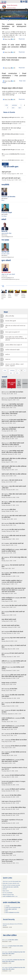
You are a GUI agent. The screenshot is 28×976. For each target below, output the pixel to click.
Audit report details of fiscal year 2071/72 (13, 813)
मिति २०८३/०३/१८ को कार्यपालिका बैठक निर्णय (10, 154)
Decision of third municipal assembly (11, 885)
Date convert (6, 890)
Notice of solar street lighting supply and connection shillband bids (14, 47)
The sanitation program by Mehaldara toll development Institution (14, 26)
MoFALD (5, 888)
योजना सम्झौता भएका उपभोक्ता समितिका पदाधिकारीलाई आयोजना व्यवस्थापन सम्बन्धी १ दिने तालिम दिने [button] (16, 338)
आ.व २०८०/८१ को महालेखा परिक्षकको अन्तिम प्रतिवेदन (12, 946)
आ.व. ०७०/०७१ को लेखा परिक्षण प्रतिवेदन (11, 795)
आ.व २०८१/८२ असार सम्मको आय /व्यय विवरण (12, 392)
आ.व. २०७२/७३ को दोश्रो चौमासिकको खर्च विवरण (13, 775)
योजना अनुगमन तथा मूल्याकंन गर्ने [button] (12, 332)
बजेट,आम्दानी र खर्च (12, 383)
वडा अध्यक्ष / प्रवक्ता (5, 253)
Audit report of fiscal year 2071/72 (11, 801)
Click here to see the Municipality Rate (12, 881)
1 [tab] (6, 20)
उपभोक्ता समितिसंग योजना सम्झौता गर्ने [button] (13, 345)
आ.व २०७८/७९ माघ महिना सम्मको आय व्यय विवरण (13, 529)
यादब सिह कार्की (5, 252)
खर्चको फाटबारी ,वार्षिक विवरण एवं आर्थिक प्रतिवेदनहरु (14, 474)
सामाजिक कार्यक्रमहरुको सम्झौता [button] (12, 349)
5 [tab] (13, 20)
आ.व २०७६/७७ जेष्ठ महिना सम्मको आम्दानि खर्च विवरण (14, 605)
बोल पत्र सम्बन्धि (19, 383)
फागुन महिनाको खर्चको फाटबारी (9, 619)
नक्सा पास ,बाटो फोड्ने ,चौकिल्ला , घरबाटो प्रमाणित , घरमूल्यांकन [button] (14, 365)
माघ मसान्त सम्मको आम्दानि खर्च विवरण (10, 625)
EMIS (6, 910)
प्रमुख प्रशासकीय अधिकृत (6, 233)
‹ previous (14, 105)
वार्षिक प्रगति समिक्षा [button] (9, 316)
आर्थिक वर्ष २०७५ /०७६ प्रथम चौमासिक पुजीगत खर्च (14, 661)
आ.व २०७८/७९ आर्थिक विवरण (9, 509)
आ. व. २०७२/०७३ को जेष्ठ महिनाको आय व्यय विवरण (14, 733)
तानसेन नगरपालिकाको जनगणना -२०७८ (10, 896)
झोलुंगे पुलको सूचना (6, 172)
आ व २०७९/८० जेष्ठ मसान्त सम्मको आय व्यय (12, 480)
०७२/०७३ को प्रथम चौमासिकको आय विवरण (12, 839)
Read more (22, 39)
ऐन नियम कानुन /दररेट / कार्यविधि (3, 383)
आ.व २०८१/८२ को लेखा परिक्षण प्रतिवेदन (10, 939)
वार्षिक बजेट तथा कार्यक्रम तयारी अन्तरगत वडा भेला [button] (15, 326)
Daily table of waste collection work (11, 883)
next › (13, 107)
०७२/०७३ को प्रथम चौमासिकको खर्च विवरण (12, 833)
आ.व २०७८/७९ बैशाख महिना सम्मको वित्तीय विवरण (13, 523)
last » (20, 107)
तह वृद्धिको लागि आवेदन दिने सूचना (8, 149)
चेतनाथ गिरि (4, 231)
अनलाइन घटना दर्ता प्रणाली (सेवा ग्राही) (12, 907)
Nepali (4, 82)
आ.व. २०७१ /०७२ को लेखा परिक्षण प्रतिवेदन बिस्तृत (14, 807)
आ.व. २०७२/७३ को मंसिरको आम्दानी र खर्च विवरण (13, 789)
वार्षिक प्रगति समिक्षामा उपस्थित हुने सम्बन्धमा (10, 134)
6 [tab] (15, 20)
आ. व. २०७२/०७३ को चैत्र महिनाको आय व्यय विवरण (14, 746)
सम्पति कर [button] (7, 354)
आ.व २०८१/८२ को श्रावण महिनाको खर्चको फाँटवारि (14, 398)
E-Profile (8, 906)
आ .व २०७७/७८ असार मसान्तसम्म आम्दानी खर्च (12, 543)
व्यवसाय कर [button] (7, 359)
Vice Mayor (4, 216)
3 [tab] (10, 20)
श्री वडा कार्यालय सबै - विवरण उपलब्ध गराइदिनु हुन (11, 128)
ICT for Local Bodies (7, 892)
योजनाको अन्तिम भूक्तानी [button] (10, 320)
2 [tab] (8, 20)
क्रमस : (5, 164)
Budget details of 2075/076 (9, 682)
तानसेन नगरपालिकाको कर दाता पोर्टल (12, 912)
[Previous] (1, 17)
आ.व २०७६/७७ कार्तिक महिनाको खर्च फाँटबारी (12, 631)
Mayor (2, 200)
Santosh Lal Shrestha (8, 196)
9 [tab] (21, 20)
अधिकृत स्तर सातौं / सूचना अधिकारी (8, 274)
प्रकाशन (24, 383)
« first (6, 105)
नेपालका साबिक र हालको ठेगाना (11, 909)
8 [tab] (19, 20)
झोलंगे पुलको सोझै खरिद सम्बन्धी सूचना (11, 178)
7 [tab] (17, 20)
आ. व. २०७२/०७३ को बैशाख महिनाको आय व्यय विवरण (14, 740)
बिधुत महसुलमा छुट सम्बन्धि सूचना (8, 117)
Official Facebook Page (8, 894)
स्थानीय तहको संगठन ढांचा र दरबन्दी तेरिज (11, 887)
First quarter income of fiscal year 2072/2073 (14, 827)
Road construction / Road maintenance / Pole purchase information (14, 75)
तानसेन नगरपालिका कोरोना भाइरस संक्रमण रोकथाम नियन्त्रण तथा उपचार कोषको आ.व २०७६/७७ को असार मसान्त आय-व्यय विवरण (14, 590)
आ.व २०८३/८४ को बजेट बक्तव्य (8, 160)
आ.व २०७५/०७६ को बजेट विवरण (9, 688)
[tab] (14, 316)
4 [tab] (12, 20)
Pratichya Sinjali (6, 212)
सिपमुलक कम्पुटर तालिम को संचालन (12, 88)
